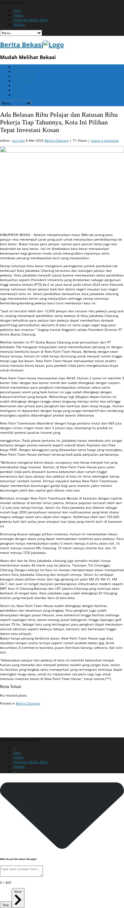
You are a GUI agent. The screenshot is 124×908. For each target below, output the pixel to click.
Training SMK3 (11, 723)
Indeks (18, 15)
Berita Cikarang (25, 76)
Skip (6, 904)
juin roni (18, 140)
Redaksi (19, 24)
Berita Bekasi (23, 71)
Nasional (20, 85)
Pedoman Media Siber (30, 19)
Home (17, 66)
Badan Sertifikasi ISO (16, 716)
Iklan (17, 10)
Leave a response (105, 140)
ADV (16, 94)
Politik (18, 90)
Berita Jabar (22, 80)
